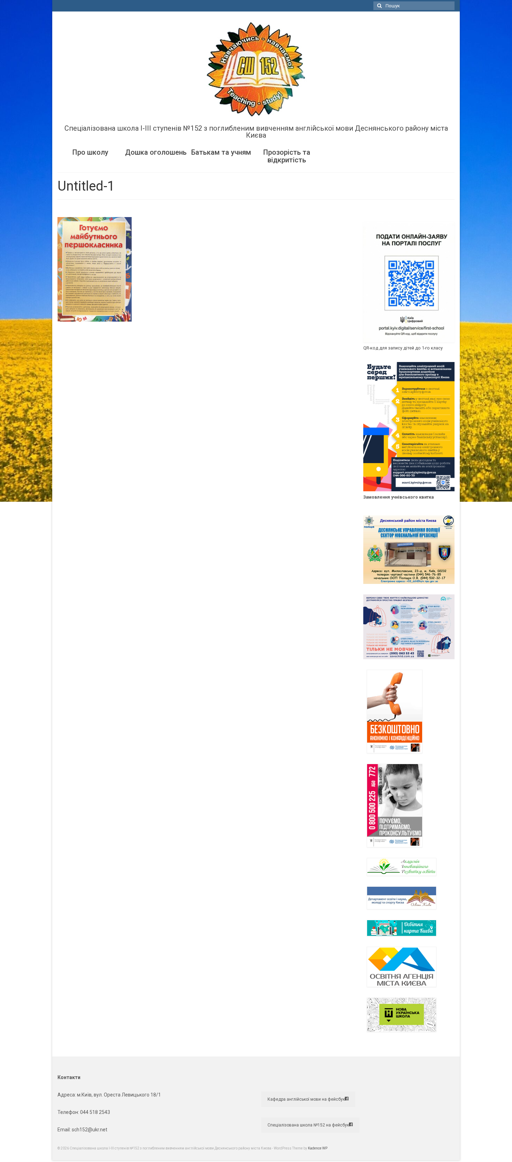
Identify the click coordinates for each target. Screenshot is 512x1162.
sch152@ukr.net (89, 1129)
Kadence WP (317, 1148)
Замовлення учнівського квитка (398, 497)
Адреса (66, 1095)
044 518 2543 (95, 1112)
